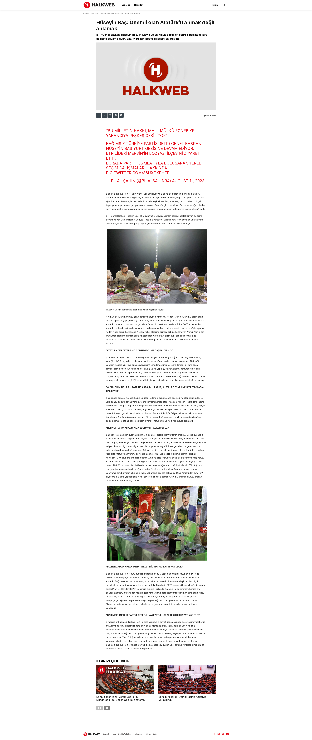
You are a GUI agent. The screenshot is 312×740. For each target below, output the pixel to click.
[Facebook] (98, 115)
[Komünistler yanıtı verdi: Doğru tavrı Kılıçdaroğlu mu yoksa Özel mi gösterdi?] (125, 679)
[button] (224, 5)
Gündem (95, 13)
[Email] (115, 115)
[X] (104, 115)
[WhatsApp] (109, 115)
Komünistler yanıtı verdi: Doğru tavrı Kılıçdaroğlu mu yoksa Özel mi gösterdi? (120, 698)
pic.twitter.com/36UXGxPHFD (138, 172)
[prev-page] (99, 708)
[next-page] (107, 708)
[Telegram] (121, 115)
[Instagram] (218, 734)
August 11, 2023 (188, 180)
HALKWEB (87, 13)
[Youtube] (227, 734)
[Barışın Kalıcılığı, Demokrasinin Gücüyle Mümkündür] (187, 679)
